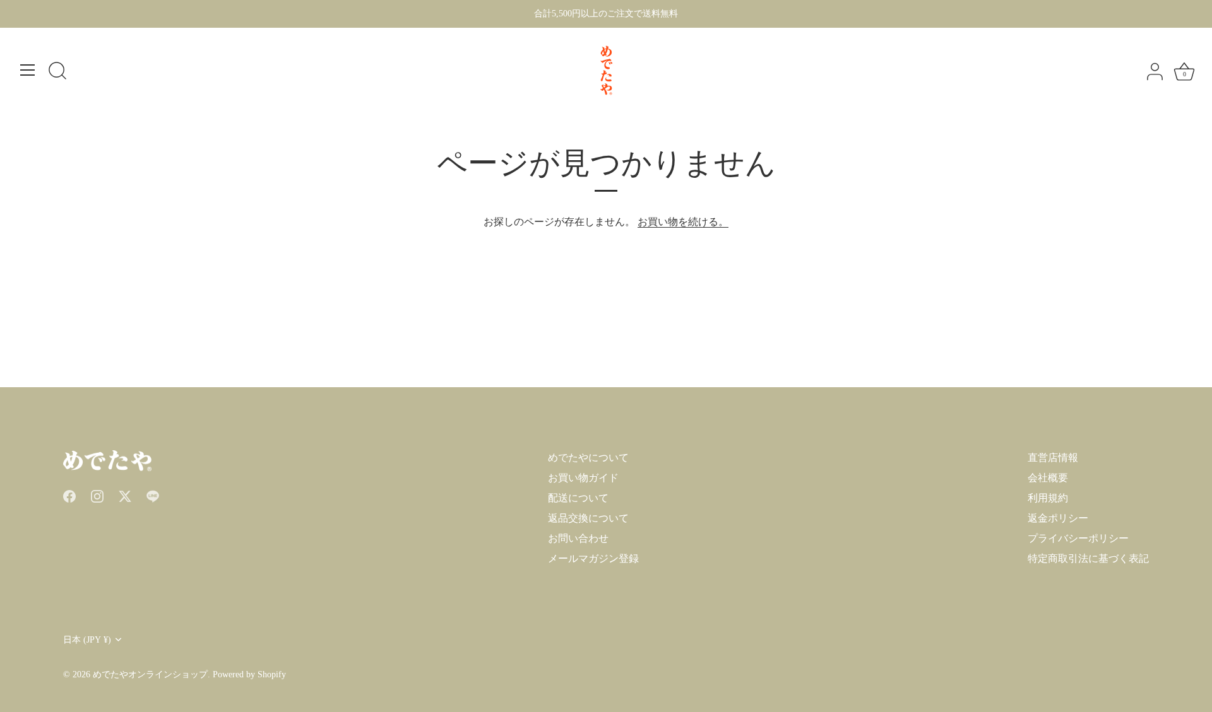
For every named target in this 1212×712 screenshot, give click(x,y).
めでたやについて (588, 457)
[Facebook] (69, 495)
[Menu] (28, 70)
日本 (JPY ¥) (87, 640)
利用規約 (1048, 498)
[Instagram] (97, 495)
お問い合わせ (578, 538)
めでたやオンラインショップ (150, 674)
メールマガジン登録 (593, 558)
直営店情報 (1053, 457)
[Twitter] (125, 495)
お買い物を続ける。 (683, 221)
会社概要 (1048, 477)
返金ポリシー (1058, 518)
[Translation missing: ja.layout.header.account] (1154, 72)
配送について (578, 498)
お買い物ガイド (583, 477)
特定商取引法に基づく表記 (1088, 558)
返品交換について (588, 518)
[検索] (57, 72)
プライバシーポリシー (1078, 538)
